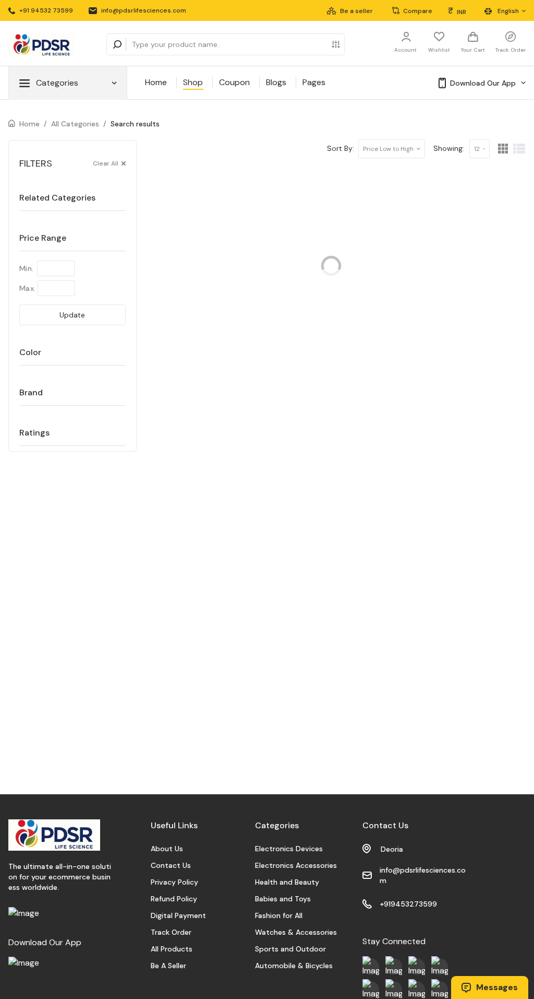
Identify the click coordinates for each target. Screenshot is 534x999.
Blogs (276, 82)
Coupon (234, 82)
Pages (313, 82)
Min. (26, 268)
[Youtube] (370, 966)
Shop (193, 82)
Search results (135, 123)
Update (72, 315)
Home (156, 82)
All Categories (75, 123)
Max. (27, 288)
